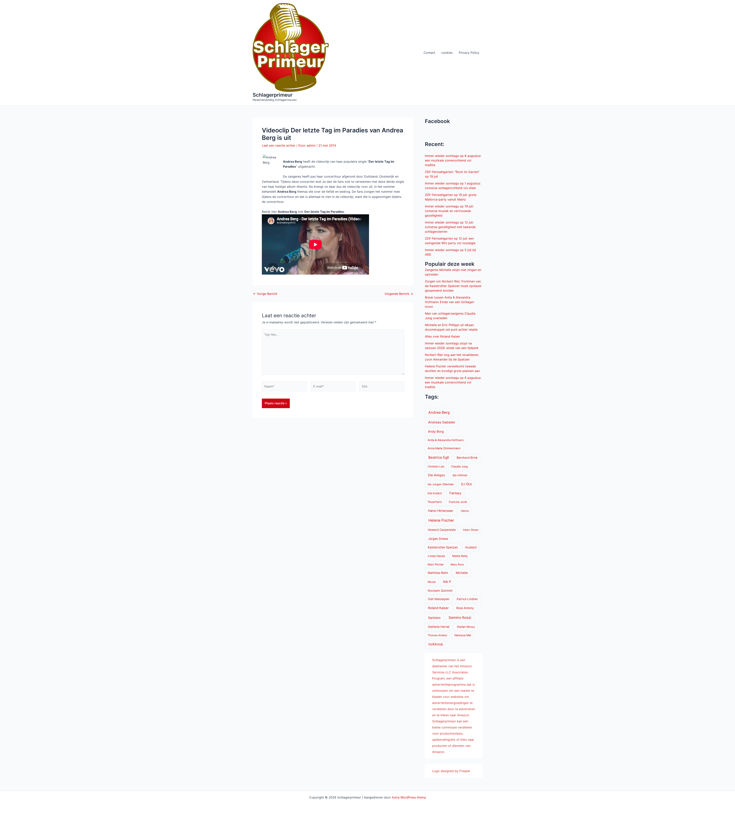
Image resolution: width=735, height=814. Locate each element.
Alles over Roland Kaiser (442, 336)
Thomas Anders (437, 635)
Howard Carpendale (442, 530)
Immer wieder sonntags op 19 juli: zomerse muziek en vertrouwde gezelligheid (449, 210)
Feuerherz (435, 502)
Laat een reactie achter (278, 145)
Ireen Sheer (471, 530)
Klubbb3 (471, 547)
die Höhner (460, 475)
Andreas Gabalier (441, 422)
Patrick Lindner (467, 599)
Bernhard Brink (467, 457)
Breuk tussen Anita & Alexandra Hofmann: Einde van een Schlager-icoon (450, 301)
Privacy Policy (469, 53)
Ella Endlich (435, 493)
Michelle (462, 573)
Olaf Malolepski (438, 599)
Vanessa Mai (462, 635)
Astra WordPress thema (409, 797)
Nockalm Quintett (440, 590)
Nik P (447, 582)
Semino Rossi (460, 617)
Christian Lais (436, 466)
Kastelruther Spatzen (443, 547)
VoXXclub (435, 644)
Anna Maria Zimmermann (444, 448)
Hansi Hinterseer (440, 511)
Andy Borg (436, 431)
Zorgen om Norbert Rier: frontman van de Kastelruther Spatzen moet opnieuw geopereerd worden (453, 285)
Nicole (432, 582)
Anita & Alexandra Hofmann (446, 440)
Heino (465, 511)
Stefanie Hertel (438, 627)
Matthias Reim (438, 573)
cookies (447, 53)
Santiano (434, 618)
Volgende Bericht (399, 293)
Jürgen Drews (438, 539)
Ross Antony (465, 608)
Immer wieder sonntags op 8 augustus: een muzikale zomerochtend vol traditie (453, 160)
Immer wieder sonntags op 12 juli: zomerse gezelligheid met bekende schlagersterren (450, 226)
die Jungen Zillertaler (441, 484)
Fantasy (455, 493)
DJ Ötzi (466, 484)
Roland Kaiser (438, 608)
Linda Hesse (436, 556)
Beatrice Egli (438, 457)
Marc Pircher (436, 564)
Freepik (464, 771)
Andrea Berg (439, 412)
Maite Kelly (460, 556)
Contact (429, 53)
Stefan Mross (466, 627)
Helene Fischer (441, 520)
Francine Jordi (458, 501)
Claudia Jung (459, 466)
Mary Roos (457, 564)
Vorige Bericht (265, 293)
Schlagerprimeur (272, 95)
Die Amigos (436, 475)
